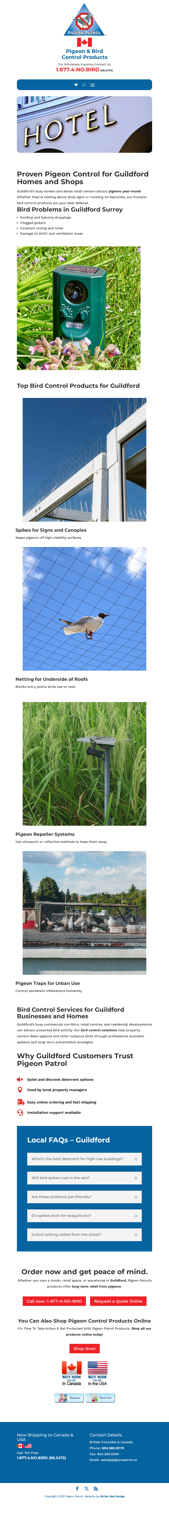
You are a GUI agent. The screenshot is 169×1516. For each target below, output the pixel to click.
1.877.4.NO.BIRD (78, 69)
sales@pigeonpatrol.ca (119, 1460)
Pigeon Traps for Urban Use (47, 983)
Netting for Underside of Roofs (51, 679)
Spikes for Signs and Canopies (51, 530)
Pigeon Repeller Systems (45, 834)
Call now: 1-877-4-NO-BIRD (54, 1301)
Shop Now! (85, 1348)
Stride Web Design (112, 1496)
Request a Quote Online (118, 1301)
